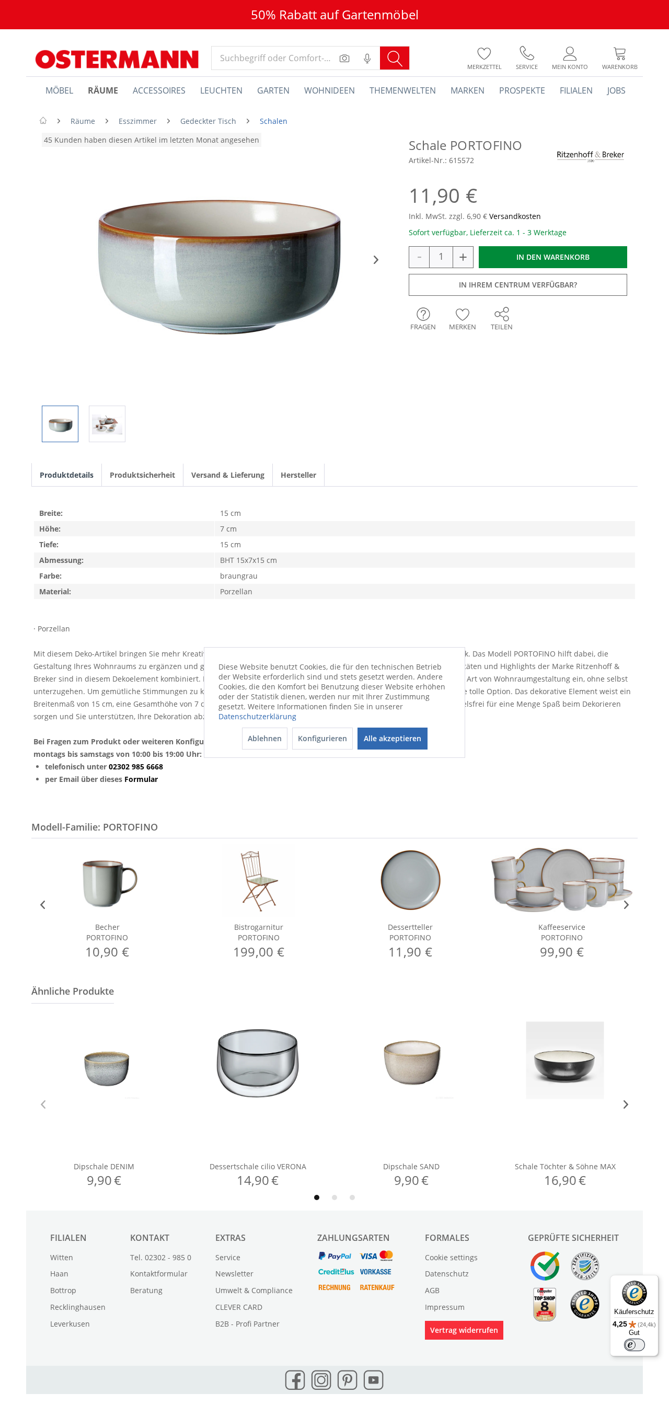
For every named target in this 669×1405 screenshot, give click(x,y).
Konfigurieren (322, 738)
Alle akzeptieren (392, 738)
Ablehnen (265, 738)
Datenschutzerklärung (257, 716)
